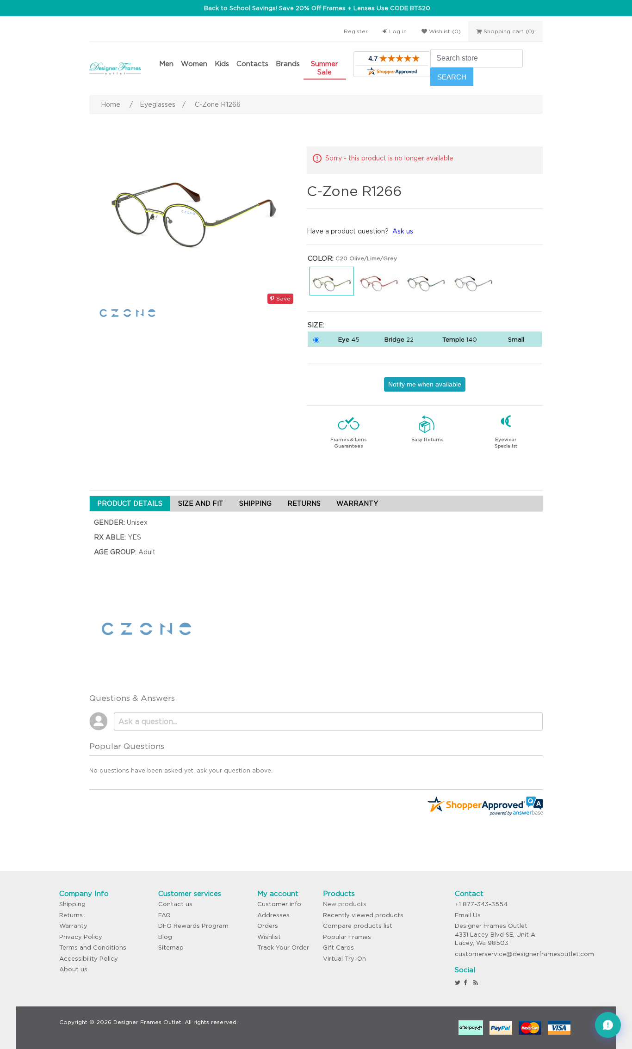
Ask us (402, 231)
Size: (316, 325)
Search (451, 77)
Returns (71, 915)
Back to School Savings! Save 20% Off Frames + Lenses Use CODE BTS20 (317, 8)
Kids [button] (222, 63)
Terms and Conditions (92, 947)
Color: (321, 258)
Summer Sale (324, 68)
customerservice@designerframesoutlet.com (524, 954)
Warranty (73, 925)
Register (356, 31)
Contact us (175, 904)
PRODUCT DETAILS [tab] (129, 503)
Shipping (72, 904)
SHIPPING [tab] (255, 503)
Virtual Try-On (344, 958)
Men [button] (166, 63)
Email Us (468, 915)
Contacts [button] (252, 63)
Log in (397, 31)
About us (73, 969)
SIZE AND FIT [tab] (200, 503)
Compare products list (357, 925)
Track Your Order (283, 947)
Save (282, 298)
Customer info (279, 904)
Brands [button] (288, 63)
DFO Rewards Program (193, 925)
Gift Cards (338, 947)
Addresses (273, 915)
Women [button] (194, 63)
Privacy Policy (80, 936)
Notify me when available (424, 384)
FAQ (164, 915)
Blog (165, 936)
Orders (267, 925)
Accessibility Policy (88, 958)
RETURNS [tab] (304, 503)
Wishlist (269, 936)
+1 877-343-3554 (481, 904)
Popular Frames (347, 936)
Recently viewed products (363, 915)
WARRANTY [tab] (357, 503)
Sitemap (171, 947)
